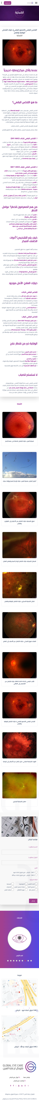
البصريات (8, 887)
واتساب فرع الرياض (18, 1081)
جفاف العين (7, 890)
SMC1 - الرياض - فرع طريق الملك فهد (24, 872)
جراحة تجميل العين (19, 887)
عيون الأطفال (21, 890)
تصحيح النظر (31, 887)
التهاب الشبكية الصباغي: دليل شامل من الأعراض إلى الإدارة (19, 761)
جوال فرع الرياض (13, 1077)
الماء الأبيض (31, 884)
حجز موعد (7, 3)
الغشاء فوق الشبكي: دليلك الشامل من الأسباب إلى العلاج (19, 641)
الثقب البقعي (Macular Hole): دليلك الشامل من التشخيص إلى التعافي (19, 682)
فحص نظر (32, 890)
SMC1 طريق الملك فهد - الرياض (27, 1010)
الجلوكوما (22, 884)
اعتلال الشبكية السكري (19, 801)
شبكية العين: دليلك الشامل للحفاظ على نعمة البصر (19, 441)
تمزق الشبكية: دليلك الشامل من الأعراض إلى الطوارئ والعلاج (19, 522)
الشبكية (9, 884)
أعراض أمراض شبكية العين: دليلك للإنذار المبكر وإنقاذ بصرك (19, 481)
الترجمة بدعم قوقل (8, 1098)
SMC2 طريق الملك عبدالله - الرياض (26, 1046)
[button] (31, 960)
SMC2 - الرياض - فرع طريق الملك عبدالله (23, 875)
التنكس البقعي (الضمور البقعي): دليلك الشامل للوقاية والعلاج (19, 722)
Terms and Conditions (30, 1098)
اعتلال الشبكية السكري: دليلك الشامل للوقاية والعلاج (19, 601)
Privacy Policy (18, 1098)
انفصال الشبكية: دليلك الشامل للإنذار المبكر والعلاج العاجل (19, 561)
